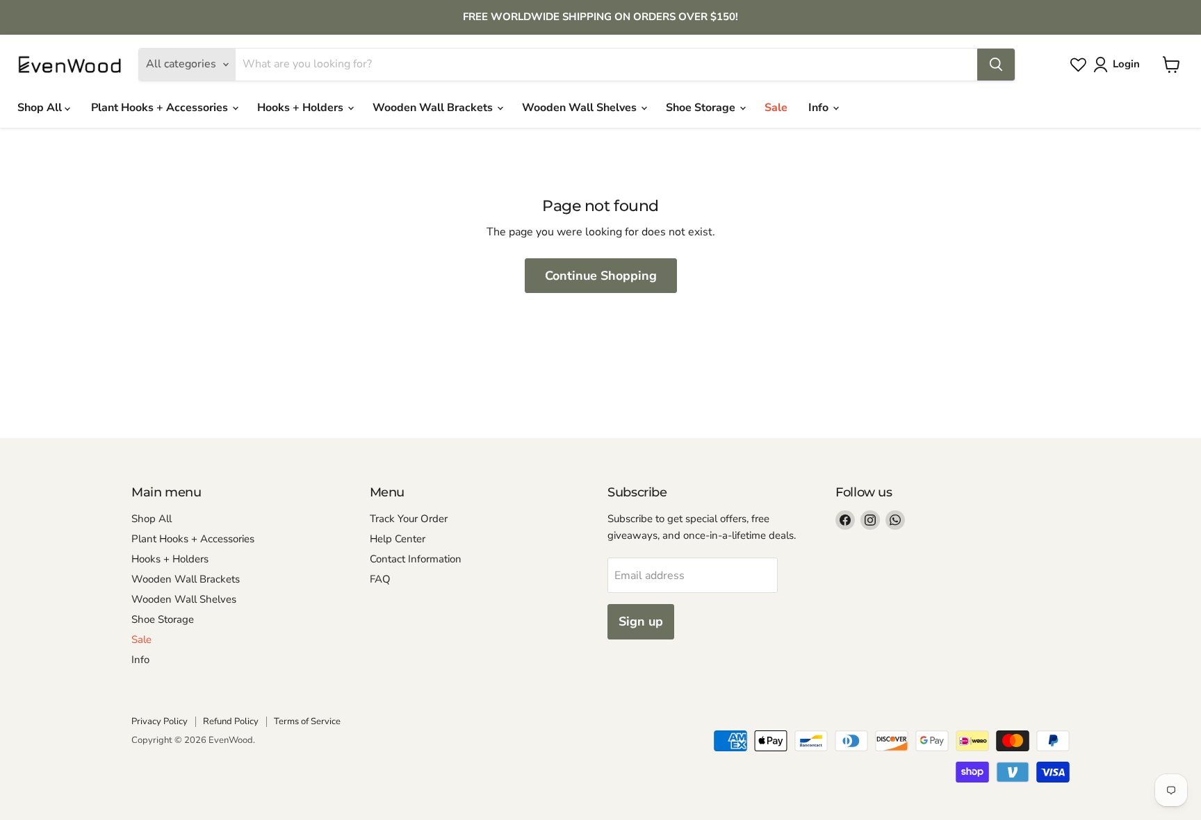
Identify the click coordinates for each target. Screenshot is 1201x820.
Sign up (641, 621)
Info (819, 107)
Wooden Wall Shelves (580, 107)
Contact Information (415, 559)
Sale (776, 107)
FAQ (380, 579)
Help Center (397, 539)
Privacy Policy (159, 721)
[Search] (996, 65)
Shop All (41, 107)
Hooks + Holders (301, 107)
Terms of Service (307, 721)
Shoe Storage (702, 107)
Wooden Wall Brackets (434, 107)
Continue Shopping (601, 275)
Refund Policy (231, 721)
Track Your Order (409, 519)
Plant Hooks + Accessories (161, 107)
